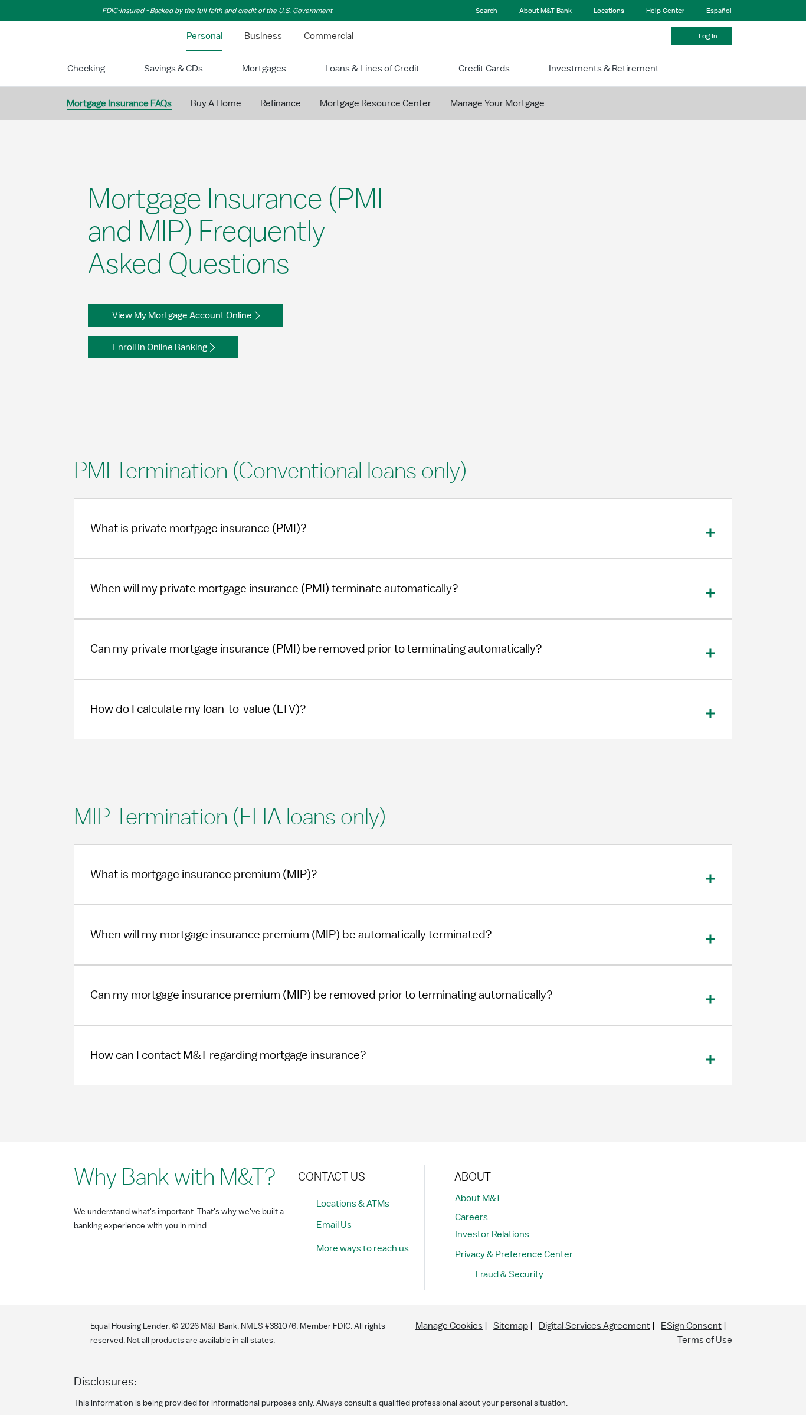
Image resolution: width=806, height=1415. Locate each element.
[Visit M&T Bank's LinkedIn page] (700, 1223)
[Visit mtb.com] (104, 36)
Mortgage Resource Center (375, 103)
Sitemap (510, 1326)
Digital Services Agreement (594, 1326)
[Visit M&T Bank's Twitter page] (673, 1223)
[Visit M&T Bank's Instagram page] (647, 1223)
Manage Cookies (449, 1326)
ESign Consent (691, 1326)
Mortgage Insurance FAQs (119, 103)
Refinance (280, 103)
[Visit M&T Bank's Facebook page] (620, 1223)
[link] (204, 36)
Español (719, 10)
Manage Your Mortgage (497, 103)
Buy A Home (216, 103)
